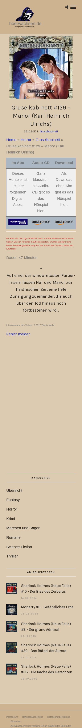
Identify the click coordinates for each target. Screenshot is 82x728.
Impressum (12, 717)
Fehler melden (18, 334)
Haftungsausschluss (32, 717)
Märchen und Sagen (23, 528)
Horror (26, 140)
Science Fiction (19, 547)
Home (11, 140)
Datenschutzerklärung (58, 717)
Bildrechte (16, 721)
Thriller (12, 556)
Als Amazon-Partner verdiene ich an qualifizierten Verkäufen (41, 726)
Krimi (10, 519)
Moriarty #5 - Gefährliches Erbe (47, 607)
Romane (13, 537)
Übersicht (14, 490)
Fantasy (13, 500)
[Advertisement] (41, 417)
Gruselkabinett (49, 131)
